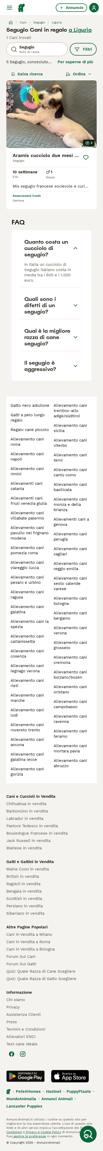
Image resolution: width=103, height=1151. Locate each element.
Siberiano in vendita (25, 913)
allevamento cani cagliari (70, 551)
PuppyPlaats (79, 1091)
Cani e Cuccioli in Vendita (30, 796)
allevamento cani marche (27, 698)
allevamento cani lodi (27, 713)
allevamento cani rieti (27, 683)
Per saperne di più (75, 62)
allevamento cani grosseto (70, 645)
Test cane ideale (22, 1044)
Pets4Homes (28, 1091)
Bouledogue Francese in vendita (37, 833)
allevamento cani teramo (70, 734)
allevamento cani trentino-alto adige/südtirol (70, 410)
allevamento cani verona (70, 630)
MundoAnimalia (21, 1098)
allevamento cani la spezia (30, 624)
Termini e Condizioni (25, 1029)
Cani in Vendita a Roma (28, 941)
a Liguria (80, 30)
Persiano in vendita (24, 906)
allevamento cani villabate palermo (27, 516)
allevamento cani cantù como (70, 472)
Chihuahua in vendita (26, 803)
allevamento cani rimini (27, 471)
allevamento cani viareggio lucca (27, 565)
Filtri (87, 49)
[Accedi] (94, 7)
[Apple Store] (70, 1076)
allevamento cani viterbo (70, 443)
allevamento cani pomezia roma (27, 550)
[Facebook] (11, 1054)
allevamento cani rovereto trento (27, 727)
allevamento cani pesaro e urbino (27, 580)
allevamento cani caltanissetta (27, 639)
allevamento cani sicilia (70, 428)
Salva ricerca (30, 74)
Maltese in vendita (24, 848)
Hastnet (53, 1091)
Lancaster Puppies (24, 1106)
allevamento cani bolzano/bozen (70, 675)
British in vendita (22, 876)
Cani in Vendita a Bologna (30, 949)
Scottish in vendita (24, 898)
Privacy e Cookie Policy (43, 1132)
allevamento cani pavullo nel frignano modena (30, 533)
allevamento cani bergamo (70, 616)
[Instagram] (22, 1054)
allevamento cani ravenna (70, 719)
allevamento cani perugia (70, 537)
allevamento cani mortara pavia (70, 748)
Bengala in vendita (23, 891)
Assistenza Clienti (23, 1014)
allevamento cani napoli (27, 457)
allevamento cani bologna (70, 601)
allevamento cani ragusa (27, 595)
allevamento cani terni (70, 458)
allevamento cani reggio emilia (70, 566)
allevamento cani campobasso (70, 704)
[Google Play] (25, 1076)
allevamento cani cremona (70, 660)
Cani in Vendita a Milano (29, 934)
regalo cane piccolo (30, 429)
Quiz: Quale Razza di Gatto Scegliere (41, 978)
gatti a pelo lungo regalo (28, 418)
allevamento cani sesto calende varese (70, 583)
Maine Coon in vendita (27, 869)
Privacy (13, 1007)
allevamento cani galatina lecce (27, 757)
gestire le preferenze (29, 1136)
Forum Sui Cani (20, 956)
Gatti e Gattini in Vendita (30, 861)
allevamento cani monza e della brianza (70, 504)
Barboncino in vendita (27, 811)
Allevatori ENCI (20, 1036)
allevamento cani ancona (27, 742)
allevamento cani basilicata (70, 487)
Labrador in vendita (24, 818)
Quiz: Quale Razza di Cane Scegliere (41, 971)
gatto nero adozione (30, 405)
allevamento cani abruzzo (70, 763)
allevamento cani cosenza (27, 654)
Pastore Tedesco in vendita (32, 826)
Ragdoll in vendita (23, 883)
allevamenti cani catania (27, 486)
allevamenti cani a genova (71, 522)
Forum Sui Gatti (21, 964)
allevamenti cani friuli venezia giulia (29, 501)
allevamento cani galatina (27, 609)
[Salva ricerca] (88, 1134)
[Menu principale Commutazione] (9, 7)
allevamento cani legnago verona (27, 668)
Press (11, 1022)
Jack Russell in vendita (28, 840)
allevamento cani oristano (70, 689)
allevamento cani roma (27, 442)
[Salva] (86, 157)
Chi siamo (15, 999)
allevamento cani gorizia (27, 772)
